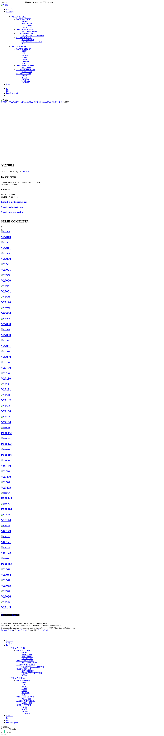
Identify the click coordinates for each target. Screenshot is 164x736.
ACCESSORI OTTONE (25, 701)
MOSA (24, 707)
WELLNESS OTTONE (25, 697)
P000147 (6, 498)
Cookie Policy (20, 630)
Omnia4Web (43, 630)
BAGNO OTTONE (45, 102)
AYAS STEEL (27, 655)
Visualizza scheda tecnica (12, 212)
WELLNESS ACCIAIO (25, 661)
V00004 (6, 313)
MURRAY (25, 711)
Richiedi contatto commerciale (14, 202)
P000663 (6, 563)
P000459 (6, 433)
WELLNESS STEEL (29, 663)
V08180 (6, 465)
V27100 (6, 367)
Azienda (9, 640)
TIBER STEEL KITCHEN (32, 673)
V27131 (6, 389)
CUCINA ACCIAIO (24, 669)
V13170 (6, 520)
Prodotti (9, 645)
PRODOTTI (14, 102)
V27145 (6, 607)
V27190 (6, 302)
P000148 (6, 444)
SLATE (24, 689)
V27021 (6, 269)
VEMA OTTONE (28, 102)
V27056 (6, 596)
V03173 (6, 531)
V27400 (6, 476)
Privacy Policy (7, 630)
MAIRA (58, 102)
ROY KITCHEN (28, 671)
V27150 (6, 411)
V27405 (6, 487)
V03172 (6, 553)
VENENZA (26, 713)
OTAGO (25, 653)
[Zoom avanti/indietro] (10, 732)
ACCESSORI (27, 703)
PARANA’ (25, 693)
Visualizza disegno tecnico (12, 207)
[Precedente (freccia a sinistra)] (2, 734)
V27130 (6, 378)
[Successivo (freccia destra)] (5, 734)
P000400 (6, 454)
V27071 (6, 291)
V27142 (6, 400)
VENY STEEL (27, 657)
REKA (24, 675)
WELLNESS (26, 699)
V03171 (6, 542)
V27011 (6, 248)
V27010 (6, 237)
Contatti (9, 715)
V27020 (6, 258)
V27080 (6, 335)
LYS (23, 685)
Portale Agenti (12, 722)
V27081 (6, 346)
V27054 (6, 574)
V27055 (6, 585)
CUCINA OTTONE (23, 705)
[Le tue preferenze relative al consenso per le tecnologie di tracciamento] (4, 731)
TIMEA (24, 691)
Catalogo (9, 643)
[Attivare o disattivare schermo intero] (7, 732)
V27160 (6, 422)
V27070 (6, 280)
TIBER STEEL (27, 659)
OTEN (24, 682)
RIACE (24, 709)
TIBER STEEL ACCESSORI (33, 667)
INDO (24, 695)
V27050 (6, 324)
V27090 (6, 356)
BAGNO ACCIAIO (23, 650)
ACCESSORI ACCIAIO (25, 665)
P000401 (6, 509)
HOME (4, 102)
